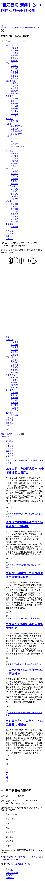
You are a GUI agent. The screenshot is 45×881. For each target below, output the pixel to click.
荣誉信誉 (14, 58)
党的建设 (14, 111)
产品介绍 (14, 68)
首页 (8, 337)
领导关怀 (14, 53)
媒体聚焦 (14, 109)
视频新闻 (14, 104)
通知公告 (14, 116)
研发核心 (14, 66)
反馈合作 (14, 71)
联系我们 (9, 136)
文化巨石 (14, 101)
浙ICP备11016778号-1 (28, 857)
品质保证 (14, 73)
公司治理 (14, 56)
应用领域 (14, 76)
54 (7, 781)
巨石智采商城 (16, 134)
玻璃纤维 (19, 864)
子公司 (13, 141)
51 (7, 774)
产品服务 (9, 63)
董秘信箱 (14, 88)
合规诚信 (14, 61)
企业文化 (14, 51)
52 (7, 777)
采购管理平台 (16, 126)
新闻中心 (9, 96)
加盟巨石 (9, 236)
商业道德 (14, 114)
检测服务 (14, 78)
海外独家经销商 (17, 146)
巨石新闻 (14, 98)
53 (7, 779)
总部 (12, 139)
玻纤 (12, 864)
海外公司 (14, 144)
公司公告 (14, 83)
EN (2, 25)
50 (7, 772)
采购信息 (9, 124)
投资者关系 (10, 81)
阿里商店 (13, 870)
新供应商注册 (16, 131)
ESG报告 (14, 91)
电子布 (27, 864)
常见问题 (9, 234)
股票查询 (14, 86)
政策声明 (14, 93)
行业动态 (14, 106)
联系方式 (14, 129)
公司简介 (14, 48)
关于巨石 (9, 45)
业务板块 (9, 119)
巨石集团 (14, 121)
